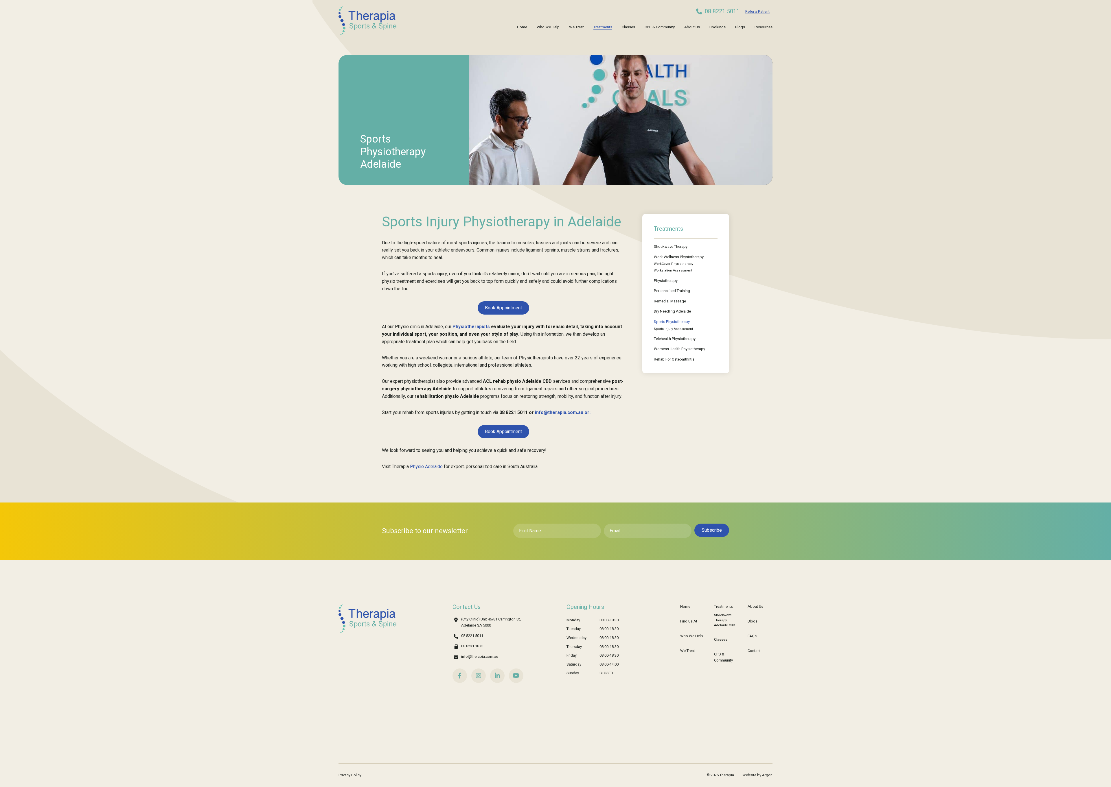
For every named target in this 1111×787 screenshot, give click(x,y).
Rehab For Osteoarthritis (674, 359)
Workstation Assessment (673, 270)
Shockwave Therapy (670, 246)
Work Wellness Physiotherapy (679, 257)
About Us (692, 27)
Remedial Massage (670, 301)
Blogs (740, 27)
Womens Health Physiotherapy (679, 349)
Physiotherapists (471, 326)
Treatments (602, 27)
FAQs (752, 636)
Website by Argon (757, 775)
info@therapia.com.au (479, 656)
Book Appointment (503, 307)
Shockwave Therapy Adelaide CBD (724, 620)
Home (522, 27)
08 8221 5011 (722, 11)
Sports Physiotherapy (672, 321)
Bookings (717, 27)
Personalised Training (672, 290)
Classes (628, 27)
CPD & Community (660, 27)
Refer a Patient (757, 11)
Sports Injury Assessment (673, 328)
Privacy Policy (350, 775)
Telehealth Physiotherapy (675, 338)
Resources (763, 27)
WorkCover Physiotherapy (673, 263)
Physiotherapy (666, 280)
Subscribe (712, 530)
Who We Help (548, 27)
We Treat (576, 27)
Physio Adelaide (426, 466)
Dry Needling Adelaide (672, 311)
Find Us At (688, 621)
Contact (754, 650)
